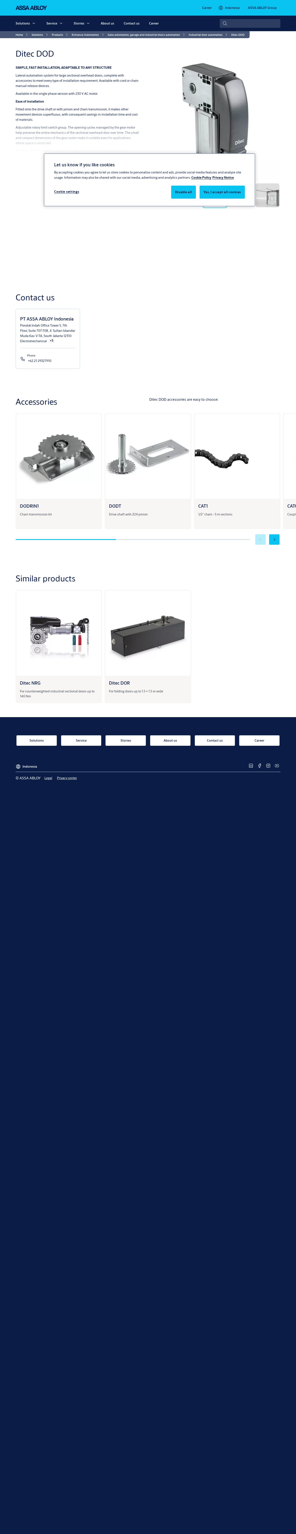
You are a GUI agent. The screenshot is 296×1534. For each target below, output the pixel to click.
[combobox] (250, 23)
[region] (149, 179)
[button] (34, 23)
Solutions (23, 23)
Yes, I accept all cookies (222, 192)
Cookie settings (66, 192)
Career (154, 23)
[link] (207, 8)
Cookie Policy (201, 178)
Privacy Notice (223, 178)
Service (51, 23)
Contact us (132, 23)
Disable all (183, 192)
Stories (79, 23)
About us (107, 23)
